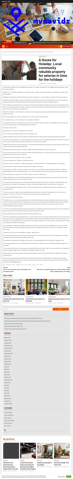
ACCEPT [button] (68, 476)
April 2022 (6, 372)
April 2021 (6, 393)
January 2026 (7, 343)
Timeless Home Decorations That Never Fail (15, 329)
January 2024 (7, 359)
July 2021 (6, 385)
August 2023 (7, 361)
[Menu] (6, 46)
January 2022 (7, 377)
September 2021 (8, 380)
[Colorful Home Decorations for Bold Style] (36, 287)
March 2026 (7, 337)
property (29, 264)
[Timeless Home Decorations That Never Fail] (14, 287)
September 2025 (8, 353)
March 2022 (7, 374)
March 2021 (7, 396)
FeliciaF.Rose (43, 83)
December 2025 (8, 345)
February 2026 (7, 340)
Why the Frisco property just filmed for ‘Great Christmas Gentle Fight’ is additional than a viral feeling (53, 269)
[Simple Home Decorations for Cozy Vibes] (59, 287)
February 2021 (7, 398)
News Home (7, 425)
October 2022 (7, 364)
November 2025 (8, 348)
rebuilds (34, 264)
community (8, 264)
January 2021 (7, 401)
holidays (18, 264)
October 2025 (7, 351)
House (22, 264)
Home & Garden (8, 412)
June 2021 (7, 388)
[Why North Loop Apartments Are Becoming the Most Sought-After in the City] (11, 451)
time (38, 264)
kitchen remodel (8, 423)
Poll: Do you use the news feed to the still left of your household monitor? (17, 269)
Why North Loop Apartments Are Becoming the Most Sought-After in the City (23, 318)
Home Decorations (42, 56)
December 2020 (8, 403)
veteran (41, 264)
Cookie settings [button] (61, 476)
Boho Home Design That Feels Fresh (13, 326)
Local (25, 264)
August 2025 (7, 356)
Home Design (7, 418)
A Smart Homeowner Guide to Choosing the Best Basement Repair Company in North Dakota (45, 42)
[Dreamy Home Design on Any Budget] (45, 451)
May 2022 (6, 369)
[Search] (59, 46)
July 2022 (6, 366)
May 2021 (6, 390)
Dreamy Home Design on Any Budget (13, 323)
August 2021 (7, 382)
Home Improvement (9, 420)
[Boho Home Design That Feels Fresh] (62, 451)
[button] (6, 46)
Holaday (13, 264)
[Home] (3, 47)
